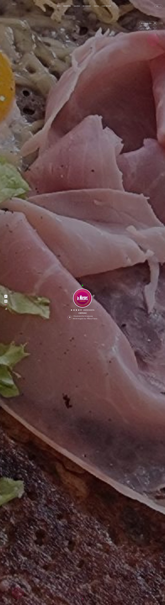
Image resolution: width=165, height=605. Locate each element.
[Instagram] (5, 301)
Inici (58, 6)
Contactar (106, 6)
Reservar (67, 6)
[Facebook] (5, 296)
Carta (96, 6)
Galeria (77, 6)
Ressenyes (87, 6)
